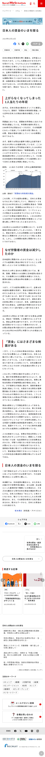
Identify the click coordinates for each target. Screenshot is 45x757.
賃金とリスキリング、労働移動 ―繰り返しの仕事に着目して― (21, 646)
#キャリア (8, 682)
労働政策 (7, 50)
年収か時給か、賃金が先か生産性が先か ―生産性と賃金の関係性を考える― (21, 639)
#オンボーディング (20, 689)
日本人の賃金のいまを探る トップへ (31, 670)
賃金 (25, 50)
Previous (2, 580)
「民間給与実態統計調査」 (24, 193)
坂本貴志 (18, 510)
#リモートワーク (10, 692)
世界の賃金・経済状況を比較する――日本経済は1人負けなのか (34, 544)
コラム (17, 11)
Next (42, 580)
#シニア (33, 685)
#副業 (36, 682)
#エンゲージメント (11, 685)
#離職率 (7, 689)
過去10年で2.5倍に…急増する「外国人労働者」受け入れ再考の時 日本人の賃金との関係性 (21, 655)
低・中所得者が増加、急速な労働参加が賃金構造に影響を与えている (21, 663)
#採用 (24, 685)
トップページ (6, 11)
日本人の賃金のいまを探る (33, 11)
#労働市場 (26, 682)
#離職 (17, 682)
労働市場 (17, 50)
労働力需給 (35, 50)
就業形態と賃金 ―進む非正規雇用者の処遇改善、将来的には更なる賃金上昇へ (21, 631)
